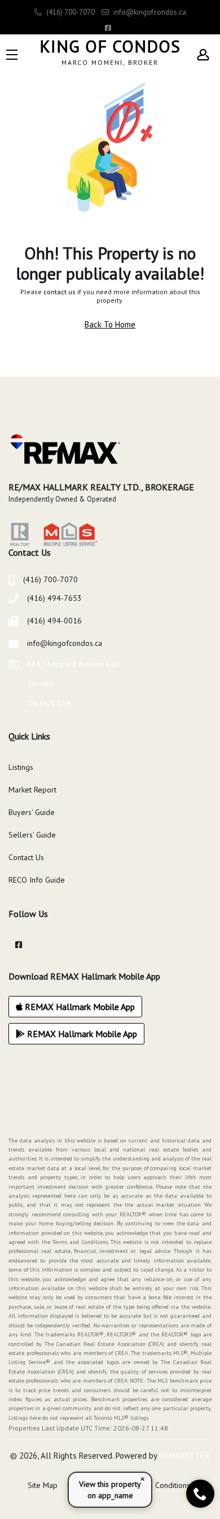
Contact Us (26, 857)
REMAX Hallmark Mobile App (79, 1006)
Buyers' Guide (31, 812)
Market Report (32, 790)
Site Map (43, 1485)
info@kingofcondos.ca (149, 12)
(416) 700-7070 (70, 12)
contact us (59, 291)
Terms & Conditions (156, 1485)
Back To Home (110, 324)
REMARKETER (184, 1455)
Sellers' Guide (32, 835)
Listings (20, 767)
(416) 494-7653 (54, 598)
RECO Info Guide (36, 880)
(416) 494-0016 (54, 620)
